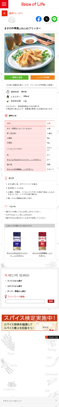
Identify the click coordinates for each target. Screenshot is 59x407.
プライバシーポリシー (12, 401)
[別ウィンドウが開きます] (16, 77)
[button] (4, 4)
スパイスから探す (14, 281)
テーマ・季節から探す (16, 291)
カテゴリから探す (14, 286)
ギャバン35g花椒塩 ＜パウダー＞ (20, 169)
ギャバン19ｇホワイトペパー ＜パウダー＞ (24, 160)
